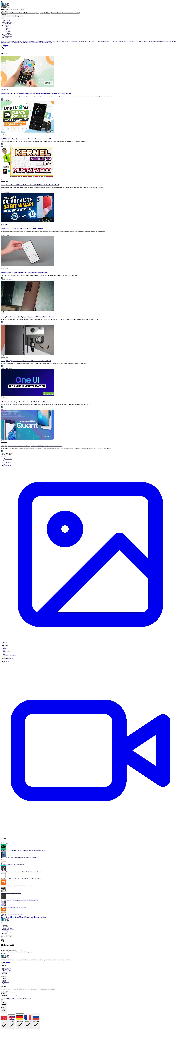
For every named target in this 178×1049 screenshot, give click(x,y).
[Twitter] (3, 46)
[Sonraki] (4, 44)
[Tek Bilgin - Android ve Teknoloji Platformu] (5, 957)
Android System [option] (19, 12)
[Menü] (2, 2)
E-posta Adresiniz (4, 950)
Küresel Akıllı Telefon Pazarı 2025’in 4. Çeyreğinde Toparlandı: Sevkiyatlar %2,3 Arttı (20, 857)
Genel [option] (37, 12)
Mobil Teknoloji (4, 89)
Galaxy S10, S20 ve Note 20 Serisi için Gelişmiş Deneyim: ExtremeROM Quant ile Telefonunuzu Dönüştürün (31, 446)
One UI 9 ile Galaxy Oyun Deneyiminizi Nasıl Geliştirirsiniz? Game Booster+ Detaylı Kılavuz (27, 138)
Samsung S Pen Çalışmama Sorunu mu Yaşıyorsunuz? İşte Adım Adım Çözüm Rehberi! (26, 361)
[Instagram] (5, 46)
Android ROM (4, 442)
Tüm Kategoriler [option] (4, 12)
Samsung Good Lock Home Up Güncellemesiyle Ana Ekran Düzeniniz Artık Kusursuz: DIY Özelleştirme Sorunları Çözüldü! (36, 93)
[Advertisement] (89, 1038)
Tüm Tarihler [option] (3, 16)
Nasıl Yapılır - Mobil (7, 928)
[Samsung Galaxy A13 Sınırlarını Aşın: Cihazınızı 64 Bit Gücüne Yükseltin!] (27, 221)
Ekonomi (5, 972)
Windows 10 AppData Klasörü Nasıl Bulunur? (42, 41)
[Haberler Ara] (8, 7)
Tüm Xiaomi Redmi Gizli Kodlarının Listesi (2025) (128, 41)
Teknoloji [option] (73, 12)
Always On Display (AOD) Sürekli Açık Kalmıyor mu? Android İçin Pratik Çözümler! (72, 41)
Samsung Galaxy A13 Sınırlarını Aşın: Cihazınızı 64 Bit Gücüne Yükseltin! (22, 228)
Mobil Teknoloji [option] (47, 12)
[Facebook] (2, 46)
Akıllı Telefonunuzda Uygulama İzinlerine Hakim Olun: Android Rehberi (36, 42)
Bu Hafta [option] (13, 16)
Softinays (5, 983)
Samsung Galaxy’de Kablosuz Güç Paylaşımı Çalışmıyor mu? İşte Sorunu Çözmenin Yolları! (27, 317)
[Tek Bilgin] (5, 5)
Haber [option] (41, 12)
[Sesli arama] (23, 9)
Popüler (6, 843)
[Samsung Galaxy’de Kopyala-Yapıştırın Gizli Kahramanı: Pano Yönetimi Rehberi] (27, 266)
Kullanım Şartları (6, 951)
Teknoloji (5, 930)
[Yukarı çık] (2, 1000)
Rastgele (2, 843)
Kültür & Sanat (6, 978)
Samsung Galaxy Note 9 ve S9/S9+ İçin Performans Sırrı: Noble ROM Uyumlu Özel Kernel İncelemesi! (30, 185)
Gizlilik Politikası (15, 951)
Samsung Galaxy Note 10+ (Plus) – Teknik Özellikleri (12, 864)
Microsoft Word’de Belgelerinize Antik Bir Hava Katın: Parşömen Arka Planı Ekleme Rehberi (21, 878)
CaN (2, 100)
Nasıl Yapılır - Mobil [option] (66, 12)
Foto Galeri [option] (33, 12)
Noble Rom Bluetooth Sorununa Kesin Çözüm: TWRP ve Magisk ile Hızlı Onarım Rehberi (21, 871)
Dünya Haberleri (7, 970)
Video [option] (78, 12)
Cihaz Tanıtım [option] (26, 12)
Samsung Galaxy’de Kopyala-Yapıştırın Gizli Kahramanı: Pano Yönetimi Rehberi (24, 272)
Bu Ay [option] (17, 16)
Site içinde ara (5, 9)
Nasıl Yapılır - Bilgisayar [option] (56, 12)
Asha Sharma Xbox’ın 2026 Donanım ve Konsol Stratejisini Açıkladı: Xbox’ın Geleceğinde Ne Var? (23, 850)
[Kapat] (2, 938)
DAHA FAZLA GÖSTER (6, 454)
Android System (4, 134)
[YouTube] (7, 46)
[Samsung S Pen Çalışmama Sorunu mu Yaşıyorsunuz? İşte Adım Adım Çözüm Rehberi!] (27, 354)
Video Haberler (6, 982)
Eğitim (4, 981)
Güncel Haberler (7, 968)
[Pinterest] (9, 963)
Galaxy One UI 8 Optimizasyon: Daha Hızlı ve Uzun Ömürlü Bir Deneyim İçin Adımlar (25, 402)
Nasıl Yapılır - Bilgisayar (8, 929)
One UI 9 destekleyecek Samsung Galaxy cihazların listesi (104, 41)
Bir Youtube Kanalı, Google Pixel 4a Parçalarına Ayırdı (152, 41)
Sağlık (4, 980)
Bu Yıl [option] (21, 16)
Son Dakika (6, 969)
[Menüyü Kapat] (2, 923)
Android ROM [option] (11, 12)
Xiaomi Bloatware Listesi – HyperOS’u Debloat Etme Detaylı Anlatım (16, 41)
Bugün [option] (9, 16)
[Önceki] (2, 44)
